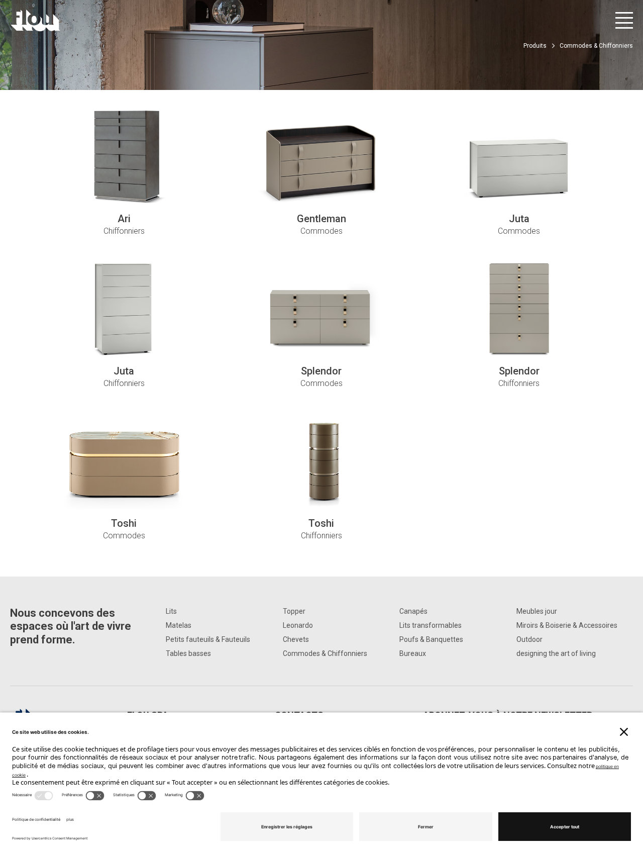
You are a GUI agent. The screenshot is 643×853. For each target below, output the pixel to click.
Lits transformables (430, 625)
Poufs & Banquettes (431, 639)
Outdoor (529, 639)
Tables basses (188, 653)
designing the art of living (556, 653)
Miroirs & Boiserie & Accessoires (566, 625)
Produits (535, 45)
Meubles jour (536, 611)
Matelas (178, 625)
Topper (294, 611)
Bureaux (412, 653)
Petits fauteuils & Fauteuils (208, 639)
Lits (171, 611)
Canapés (413, 611)
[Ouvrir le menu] (624, 20)
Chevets (296, 639)
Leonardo (298, 625)
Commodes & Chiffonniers (325, 653)
